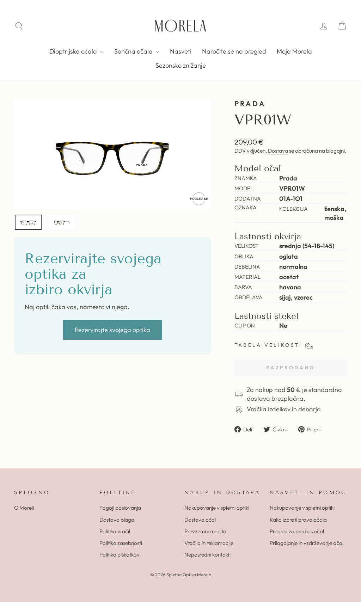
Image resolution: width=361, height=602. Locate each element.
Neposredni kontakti (207, 554)
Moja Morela (294, 51)
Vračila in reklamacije (208, 543)
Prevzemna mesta (205, 531)
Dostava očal (200, 519)
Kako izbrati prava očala (298, 519)
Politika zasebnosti (120, 543)
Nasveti (180, 51)
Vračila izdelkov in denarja (284, 409)
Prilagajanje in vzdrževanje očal (306, 543)
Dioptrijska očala (73, 51)
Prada (250, 103)
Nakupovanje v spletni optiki (216, 507)
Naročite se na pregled (234, 51)
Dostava (278, 150)
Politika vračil (114, 531)
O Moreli (24, 507)
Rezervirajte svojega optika (112, 330)
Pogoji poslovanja (120, 507)
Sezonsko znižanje (180, 65)
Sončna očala (134, 51)
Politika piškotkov (119, 554)
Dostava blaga (116, 519)
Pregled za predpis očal (297, 531)
